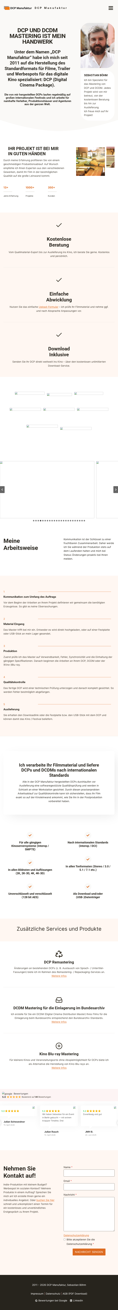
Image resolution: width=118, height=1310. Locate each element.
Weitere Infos (59, 975)
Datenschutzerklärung (76, 1235)
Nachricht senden (89, 1251)
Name (68, 1167)
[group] (59, 1123)
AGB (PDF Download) (75, 1293)
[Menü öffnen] (111, 8)
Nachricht (70, 1194)
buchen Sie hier (45, 1200)
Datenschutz (53, 1293)
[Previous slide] (2, 489)
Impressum (37, 1293)
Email (68, 1181)
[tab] (33, 520)
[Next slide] (115, 489)
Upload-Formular (48, 306)
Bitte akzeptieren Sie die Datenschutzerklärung (81, 1241)
